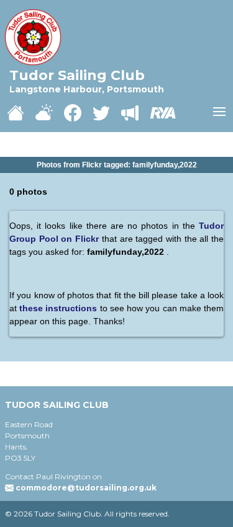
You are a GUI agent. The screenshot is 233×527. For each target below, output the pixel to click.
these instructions (59, 308)
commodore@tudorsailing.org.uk (86, 487)
